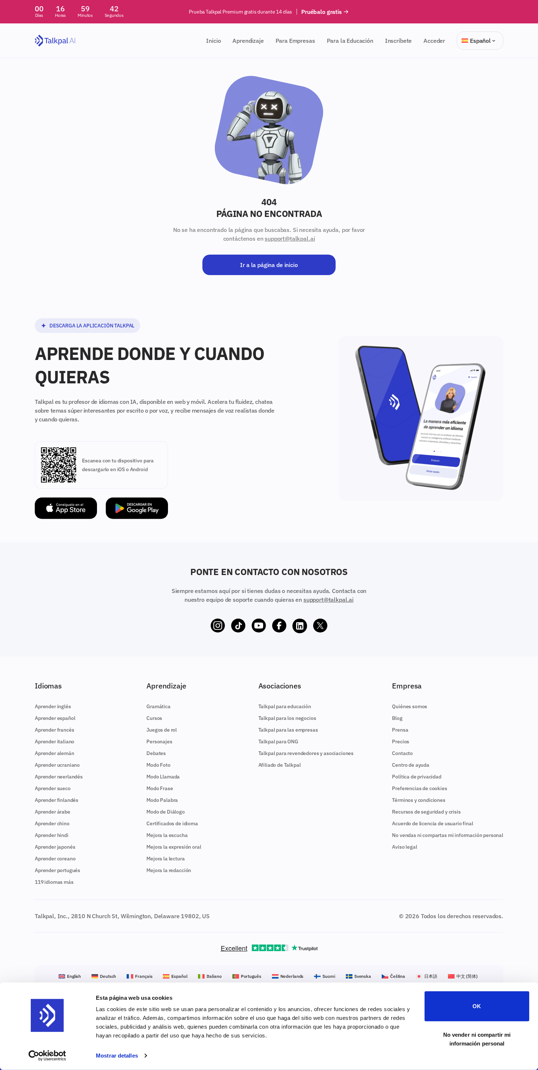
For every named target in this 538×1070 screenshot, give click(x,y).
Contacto (402, 753)
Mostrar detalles (117, 1055)
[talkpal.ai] (55, 41)
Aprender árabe (52, 811)
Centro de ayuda (410, 765)
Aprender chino (52, 823)
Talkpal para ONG (278, 741)
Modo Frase (159, 788)
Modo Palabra (162, 800)
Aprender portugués (57, 870)
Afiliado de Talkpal (279, 765)
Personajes (159, 741)
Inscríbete (398, 40)
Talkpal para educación (284, 706)
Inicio (213, 40)
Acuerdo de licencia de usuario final (432, 823)
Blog (397, 718)
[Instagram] (217, 626)
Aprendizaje (248, 40)
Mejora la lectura (165, 858)
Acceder (434, 40)
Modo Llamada (163, 776)
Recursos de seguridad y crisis (426, 811)
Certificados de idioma (172, 823)
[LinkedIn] (299, 626)
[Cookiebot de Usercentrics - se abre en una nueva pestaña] (47, 1055)
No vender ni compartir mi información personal (477, 1038)
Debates (156, 753)
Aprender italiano (54, 741)
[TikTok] (238, 626)
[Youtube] (258, 626)
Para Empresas (295, 40)
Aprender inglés (53, 706)
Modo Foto (158, 765)
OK (476, 1006)
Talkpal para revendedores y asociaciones (306, 753)
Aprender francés (54, 730)
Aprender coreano (55, 858)
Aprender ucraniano (57, 765)
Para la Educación (350, 40)
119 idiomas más (54, 882)
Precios (400, 741)
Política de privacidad (416, 776)
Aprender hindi (51, 835)
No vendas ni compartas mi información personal (447, 835)
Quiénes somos (409, 706)
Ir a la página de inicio (269, 265)
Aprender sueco (53, 788)
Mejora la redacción (168, 870)
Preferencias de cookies (419, 788)
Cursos (154, 718)
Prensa (400, 730)
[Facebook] (279, 626)
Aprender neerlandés (59, 776)
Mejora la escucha (166, 835)
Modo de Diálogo (165, 811)
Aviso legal (404, 847)
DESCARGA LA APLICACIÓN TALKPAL (91, 325)
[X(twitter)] (320, 626)
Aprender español (55, 718)
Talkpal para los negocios (287, 718)
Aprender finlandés (56, 800)
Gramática (158, 706)
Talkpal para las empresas (288, 730)
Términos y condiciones (418, 800)
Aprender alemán (54, 753)
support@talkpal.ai (290, 238)
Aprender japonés (55, 847)
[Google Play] (137, 508)
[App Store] (66, 508)
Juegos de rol (161, 730)
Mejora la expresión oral (173, 847)
